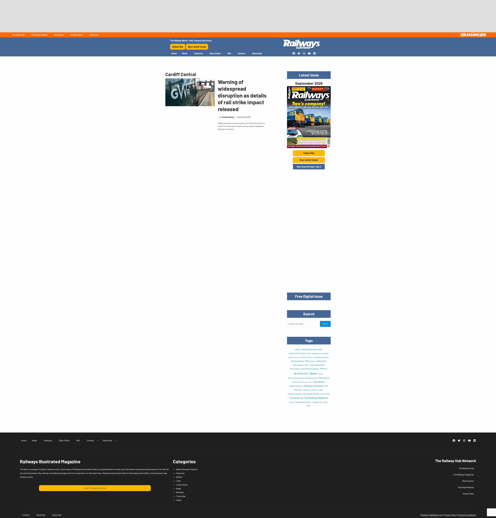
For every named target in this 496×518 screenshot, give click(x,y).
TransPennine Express (303, 402)
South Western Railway (295, 394)
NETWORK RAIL (301, 373)
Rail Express (324, 378)
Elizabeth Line (316, 353)
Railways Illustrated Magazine (50, 461)
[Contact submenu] (97, 440)
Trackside (180, 496)
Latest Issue (182, 484)
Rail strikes (319, 381)
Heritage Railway (297, 361)
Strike (327, 394)
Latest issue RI (298, 365)
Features (180, 473)
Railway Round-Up (296, 386)
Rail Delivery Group (311, 378)
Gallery (179, 477)
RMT (326, 386)
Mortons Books (295, 369)
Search (325, 324)
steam (322, 394)
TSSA (308, 406)
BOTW (319, 350)
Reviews (180, 492)
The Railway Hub (296, 398)
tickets (291, 402)
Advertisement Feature (187, 469)
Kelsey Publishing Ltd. (432, 515)
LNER (306, 365)
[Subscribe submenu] (115, 440)
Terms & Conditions (467, 515)
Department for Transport (297, 353)
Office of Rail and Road (296, 378)
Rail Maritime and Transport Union (302, 382)
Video (178, 500)
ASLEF (298, 349)
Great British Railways (306, 357)
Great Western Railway (321, 357)
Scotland (313, 390)
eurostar (325, 353)
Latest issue (321, 361)
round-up (306, 390)
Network (323, 368)
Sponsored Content (311, 394)
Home (174, 53)
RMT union (298, 390)
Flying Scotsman (293, 357)
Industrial (312, 361)
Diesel (309, 353)
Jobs (178, 480)
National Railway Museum (310, 369)
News (313, 373)
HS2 (306, 361)
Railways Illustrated (313, 385)
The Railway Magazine (316, 397)
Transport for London (320, 402)
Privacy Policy (450, 515)
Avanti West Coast (309, 349)
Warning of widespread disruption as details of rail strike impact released (242, 95)
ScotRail (320, 390)
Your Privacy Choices (95, 488)
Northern (320, 374)
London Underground (316, 365)
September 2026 (309, 83)
